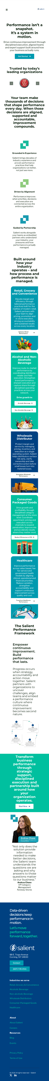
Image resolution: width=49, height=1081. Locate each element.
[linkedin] (15, 1075)
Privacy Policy (16, 1053)
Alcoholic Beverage (19, 989)
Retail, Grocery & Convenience (24, 985)
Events (13, 1043)
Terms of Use (16, 1058)
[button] (11, 83)
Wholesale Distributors (20, 998)
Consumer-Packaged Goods (23, 1003)
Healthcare (15, 1007)
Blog (12, 1038)
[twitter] (11, 1075)
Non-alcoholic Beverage (21, 994)
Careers (13, 1028)
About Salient (16, 1022)
